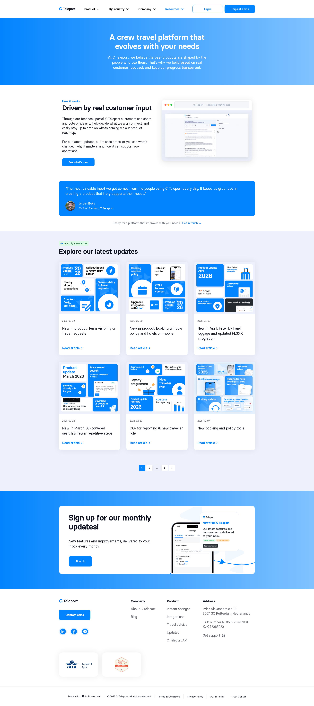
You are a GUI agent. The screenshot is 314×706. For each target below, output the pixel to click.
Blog (134, 617)
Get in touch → (191, 223)
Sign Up (80, 561)
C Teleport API (177, 640)
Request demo (240, 9)
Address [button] (209, 601)
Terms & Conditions (169, 696)
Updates (173, 632)
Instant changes (178, 609)
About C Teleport (143, 609)
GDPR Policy (217, 696)
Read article (71, 348)
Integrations (175, 617)
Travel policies (177, 624)
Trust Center (238, 696)
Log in (207, 9)
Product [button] (173, 601)
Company (144, 9)
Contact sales (75, 615)
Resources (172, 9)
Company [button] (138, 601)
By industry (116, 9)
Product (89, 9)
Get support (211, 635)
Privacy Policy (195, 696)
